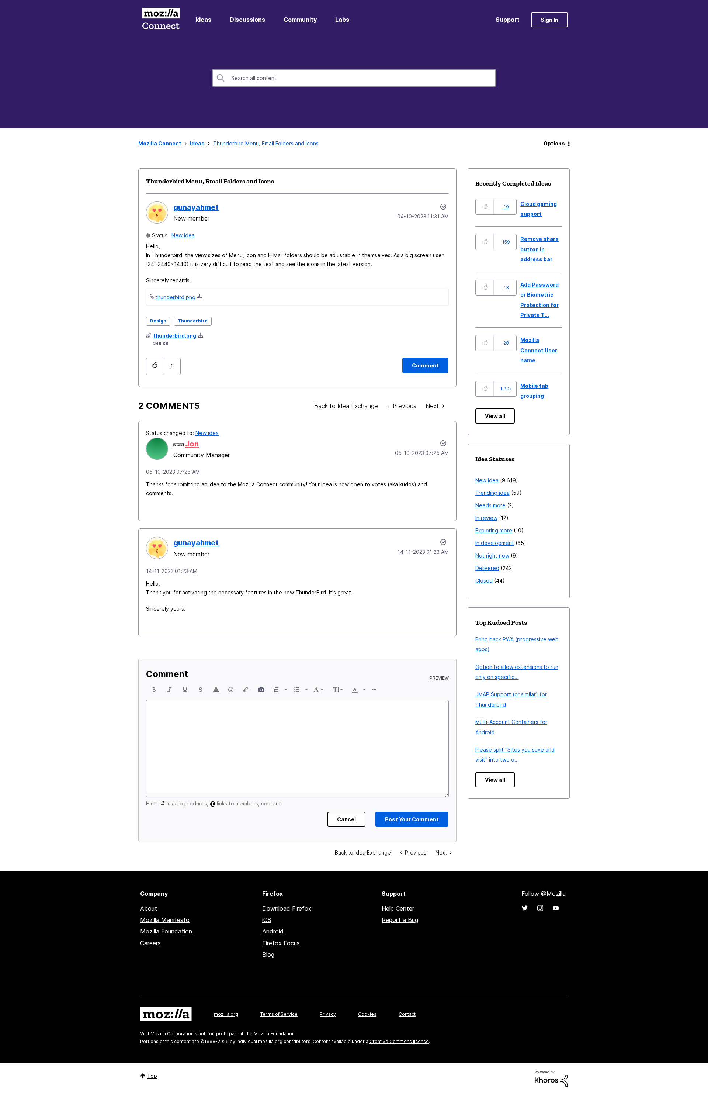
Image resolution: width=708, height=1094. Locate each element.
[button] (154, 366)
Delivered (487, 568)
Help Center (398, 908)
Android (273, 931)
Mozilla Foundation (166, 931)
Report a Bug (400, 920)
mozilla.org (226, 1014)
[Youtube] (555, 908)
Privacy (328, 1014)
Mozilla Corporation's (173, 1033)
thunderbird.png (175, 297)
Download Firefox (287, 908)
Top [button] (152, 1076)
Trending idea (492, 493)
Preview (439, 678)
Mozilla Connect (160, 20)
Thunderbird (193, 321)
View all (495, 416)
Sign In (549, 20)
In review (486, 518)
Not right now (492, 555)
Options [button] (554, 143)
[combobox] (354, 78)
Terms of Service (279, 1014)
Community (300, 19)
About (148, 908)
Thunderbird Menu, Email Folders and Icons (210, 181)
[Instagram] (540, 908)
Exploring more (493, 530)
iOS (266, 920)
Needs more (490, 505)
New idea (183, 235)
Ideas (203, 19)
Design (158, 321)
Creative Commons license (399, 1041)
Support (508, 19)
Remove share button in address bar (539, 249)
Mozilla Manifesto (165, 920)
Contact (407, 1014)
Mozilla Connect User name (538, 350)
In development (494, 543)
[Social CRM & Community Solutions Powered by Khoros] (551, 1078)
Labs (342, 19)
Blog (268, 954)
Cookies (367, 1014)
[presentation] (154, 689)
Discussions (247, 19)
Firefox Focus (281, 943)
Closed (484, 580)
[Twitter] (524, 908)
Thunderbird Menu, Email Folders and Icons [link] (266, 143)
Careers (150, 943)
